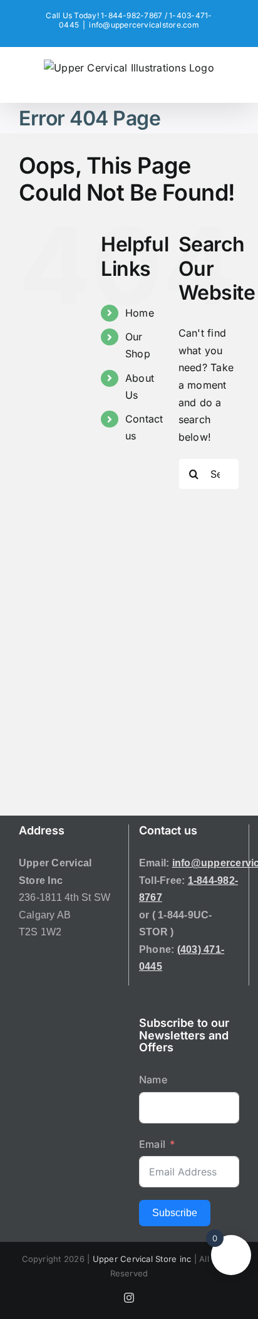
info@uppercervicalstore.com (144, 24)
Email (152, 1144)
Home (139, 313)
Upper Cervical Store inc (142, 1259)
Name (153, 1079)
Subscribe (174, 1212)
